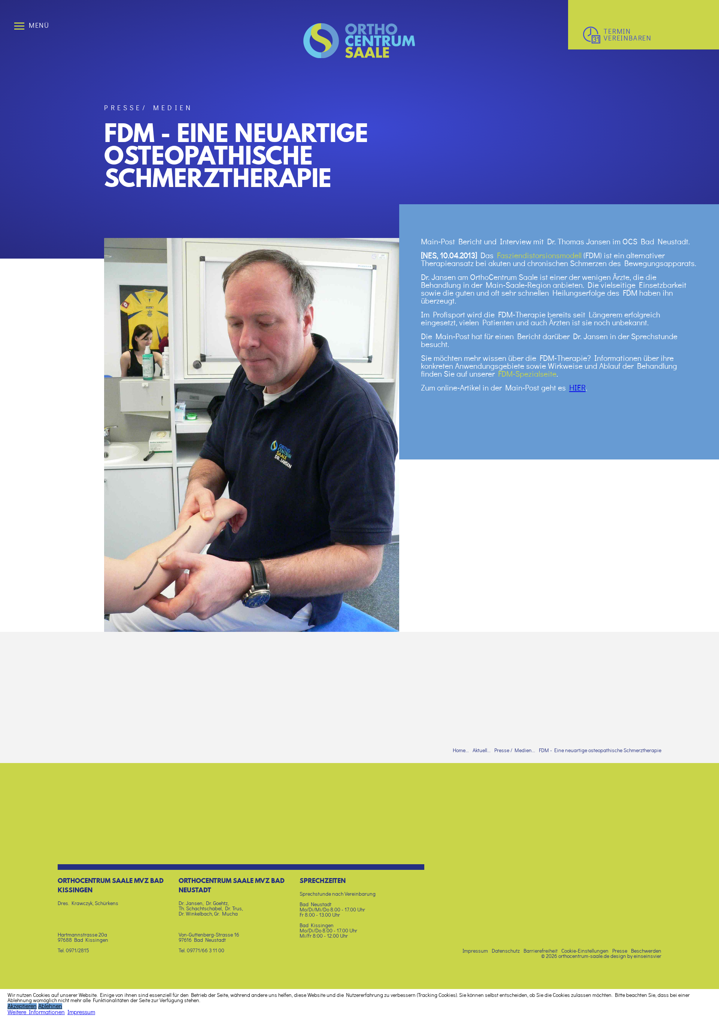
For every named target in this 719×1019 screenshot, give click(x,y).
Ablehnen (50, 1006)
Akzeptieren (22, 1006)
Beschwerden (646, 951)
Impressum (475, 951)
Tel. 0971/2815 (73, 950)
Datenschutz (506, 951)
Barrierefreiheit (541, 951)
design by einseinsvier (635, 956)
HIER (577, 388)
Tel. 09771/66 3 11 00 (201, 950)
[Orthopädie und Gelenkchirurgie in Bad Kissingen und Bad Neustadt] (359, 56)
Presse (619, 951)
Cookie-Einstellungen (585, 951)
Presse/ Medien (148, 108)
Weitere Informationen (36, 1012)
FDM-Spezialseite (527, 374)
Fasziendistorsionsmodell (540, 256)
